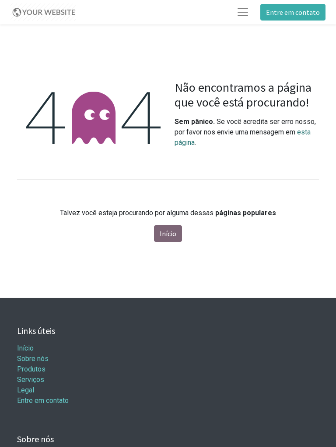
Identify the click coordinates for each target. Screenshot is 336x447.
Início (168, 233)
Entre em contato (293, 12)
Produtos (31, 369)
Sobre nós (33, 358)
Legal (25, 390)
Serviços (30, 379)
